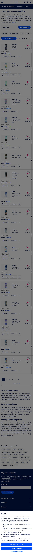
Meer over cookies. (24, 540)
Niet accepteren (17, 548)
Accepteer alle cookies (16, 545)
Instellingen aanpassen (17, 551)
